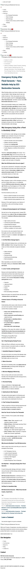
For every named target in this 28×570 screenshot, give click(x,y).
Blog (4, 24)
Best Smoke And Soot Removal (12, 500)
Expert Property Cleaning (20, 65)
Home (4, 9)
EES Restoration (8, 61)
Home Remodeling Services (11, 73)
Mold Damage (9, 19)
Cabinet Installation (8, 65)
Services (5, 13)
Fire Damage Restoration (12, 15)
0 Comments (7, 63)
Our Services (6, 543)
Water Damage (9, 17)
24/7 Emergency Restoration (8, 498)
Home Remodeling (20, 71)
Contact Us (5, 548)
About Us (5, 11)
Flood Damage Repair (19, 69)
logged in (10, 521)
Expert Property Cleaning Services (12, 67)
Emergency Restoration (16, 502)
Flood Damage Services (10, 71)
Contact (5, 26)
